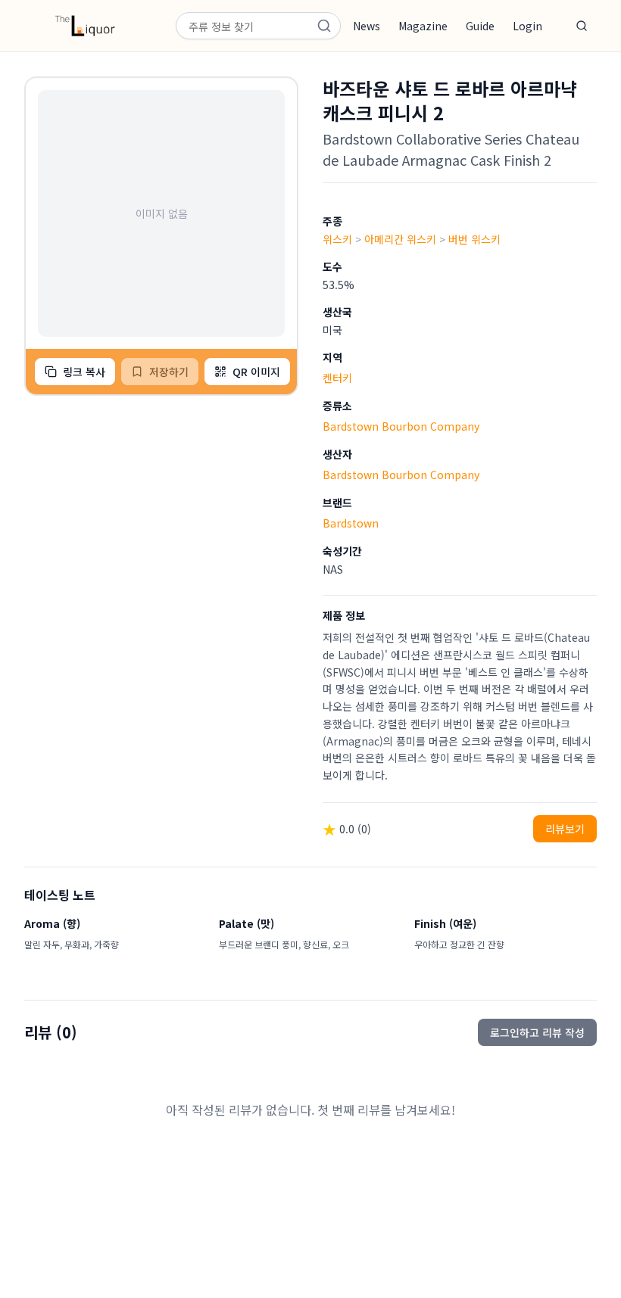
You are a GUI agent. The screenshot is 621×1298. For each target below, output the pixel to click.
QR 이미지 (256, 371)
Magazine (423, 25)
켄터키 (337, 377)
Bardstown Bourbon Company (401, 426)
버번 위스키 (474, 239)
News (366, 25)
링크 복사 (84, 371)
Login (527, 25)
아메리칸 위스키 (400, 239)
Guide (480, 25)
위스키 (337, 239)
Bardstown (351, 523)
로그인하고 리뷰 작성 (537, 1032)
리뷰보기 (565, 828)
